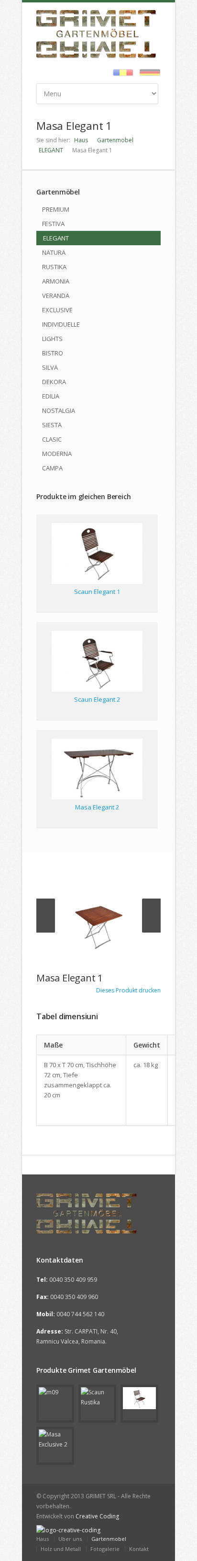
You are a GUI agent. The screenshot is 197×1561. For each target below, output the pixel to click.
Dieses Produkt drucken (128, 990)
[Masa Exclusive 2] (55, 1446)
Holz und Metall (61, 1548)
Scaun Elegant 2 (97, 699)
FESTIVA (53, 223)
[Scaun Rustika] (97, 1404)
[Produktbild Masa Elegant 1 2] (98, 912)
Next (151, 916)
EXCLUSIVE (57, 310)
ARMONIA (55, 281)
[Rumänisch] (120, 73)
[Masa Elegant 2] (97, 770)
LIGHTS (52, 338)
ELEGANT (51, 150)
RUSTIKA (54, 266)
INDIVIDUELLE (61, 324)
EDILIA (50, 396)
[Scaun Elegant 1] (97, 555)
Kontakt (139, 1548)
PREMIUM (55, 209)
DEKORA (54, 381)
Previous (45, 916)
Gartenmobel (115, 140)
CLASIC (52, 439)
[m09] (55, 1404)
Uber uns (70, 1538)
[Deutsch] (147, 73)
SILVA (50, 367)
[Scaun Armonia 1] (139, 1404)
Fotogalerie (105, 1548)
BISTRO (52, 353)
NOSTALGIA (58, 410)
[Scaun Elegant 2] (97, 663)
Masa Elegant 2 (97, 807)
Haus (81, 140)
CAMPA (52, 468)
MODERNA (57, 453)
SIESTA (52, 425)
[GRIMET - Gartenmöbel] (98, 1214)
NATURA (54, 252)
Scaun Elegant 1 (97, 591)
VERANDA (55, 295)
